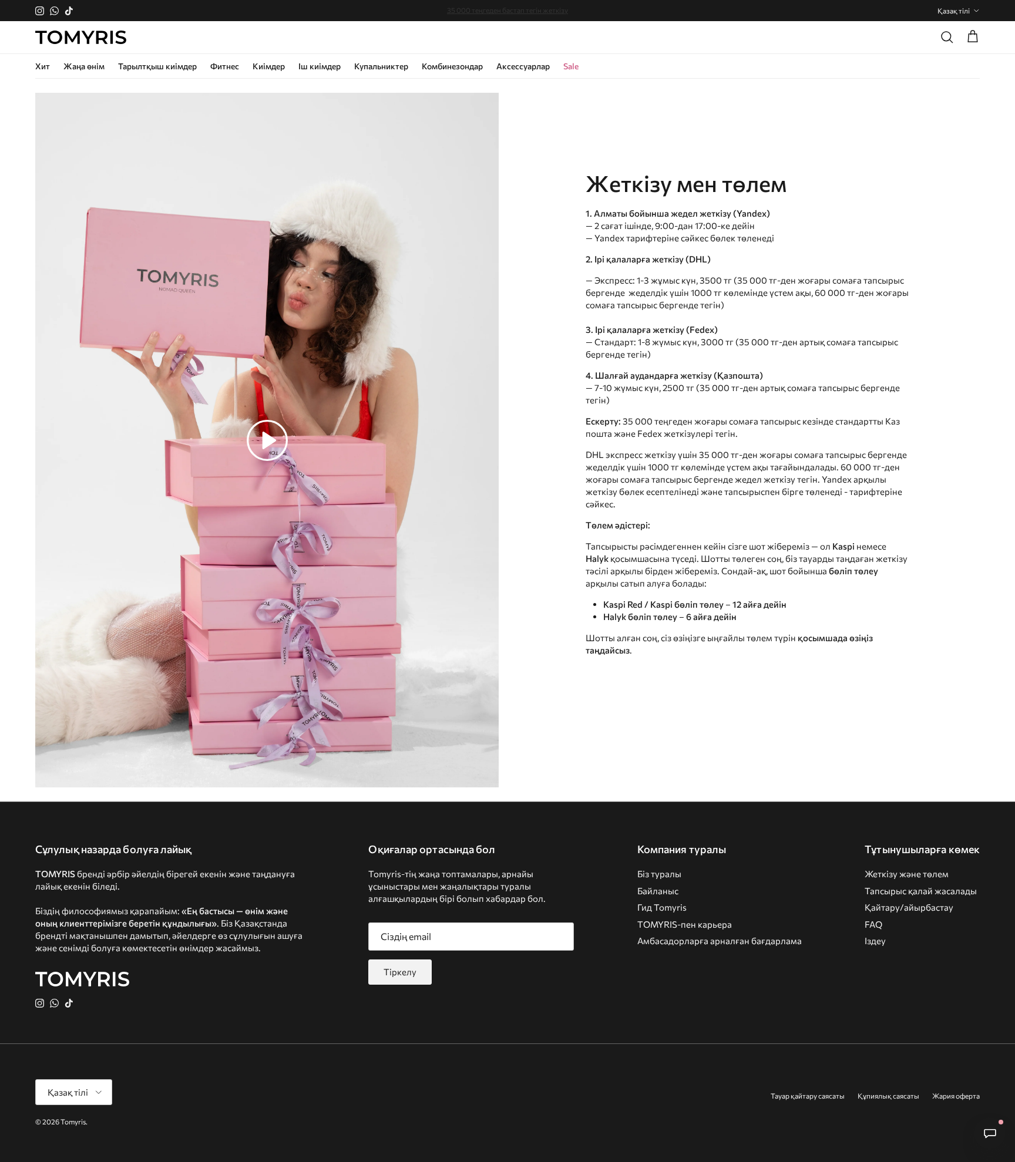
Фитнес (224, 66)
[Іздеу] (947, 37)
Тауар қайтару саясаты (808, 1096)
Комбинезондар (452, 66)
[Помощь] (990, 1133)
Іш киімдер (319, 66)
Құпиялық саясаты (888, 1096)
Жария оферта (956, 1096)
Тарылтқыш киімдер (157, 66)
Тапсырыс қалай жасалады (921, 890)
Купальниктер (381, 66)
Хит (42, 66)
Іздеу (875, 940)
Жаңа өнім (84, 66)
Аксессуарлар (523, 66)
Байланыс (657, 890)
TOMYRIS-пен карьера (684, 924)
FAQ (873, 924)
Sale (571, 66)
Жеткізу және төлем (907, 873)
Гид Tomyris (662, 907)
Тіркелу (400, 971)
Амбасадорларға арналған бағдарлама (719, 940)
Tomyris (73, 1121)
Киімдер (269, 66)
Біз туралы (659, 873)
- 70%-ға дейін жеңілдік (507, 10)
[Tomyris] (80, 38)
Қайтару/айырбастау (909, 907)
